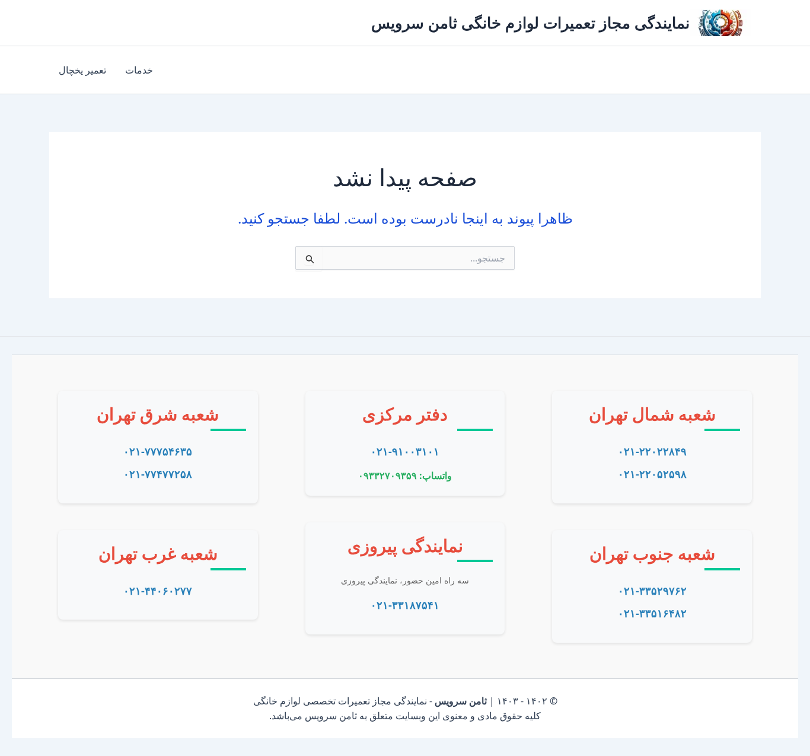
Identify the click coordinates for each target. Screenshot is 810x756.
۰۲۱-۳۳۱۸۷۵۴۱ (405, 605)
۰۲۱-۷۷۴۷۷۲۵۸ (157, 474)
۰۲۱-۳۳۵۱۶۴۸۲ (652, 613)
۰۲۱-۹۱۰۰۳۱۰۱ (405, 451)
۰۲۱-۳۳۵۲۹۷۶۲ (652, 590)
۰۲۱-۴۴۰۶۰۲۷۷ (157, 590)
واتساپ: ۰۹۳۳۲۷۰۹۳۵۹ (405, 475)
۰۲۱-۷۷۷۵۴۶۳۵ (157, 451)
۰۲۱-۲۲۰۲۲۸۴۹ (652, 451)
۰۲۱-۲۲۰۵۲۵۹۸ (652, 474)
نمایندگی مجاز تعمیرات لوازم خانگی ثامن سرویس (530, 22)
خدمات (139, 69)
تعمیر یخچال (82, 69)
